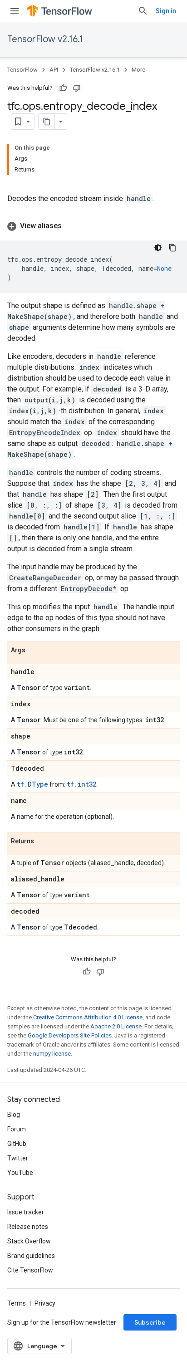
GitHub (16, 1143)
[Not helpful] (77, 88)
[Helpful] (63, 88)
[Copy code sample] (172, 247)
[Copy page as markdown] (47, 121)
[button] (93, 225)
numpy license (52, 1053)
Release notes (27, 1226)
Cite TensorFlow (30, 1270)
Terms (16, 1303)
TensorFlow (22, 69)
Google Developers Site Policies (70, 1035)
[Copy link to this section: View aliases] (71, 225)
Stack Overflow (29, 1241)
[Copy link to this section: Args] (34, 650)
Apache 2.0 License (116, 1026)
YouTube (20, 1172)
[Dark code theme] (158, 247)
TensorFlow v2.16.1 (45, 39)
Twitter (17, 1158)
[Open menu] (14, 11)
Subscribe (150, 1322)
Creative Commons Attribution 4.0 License (88, 1017)
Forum (16, 1129)
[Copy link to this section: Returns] (43, 841)
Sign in (166, 11)
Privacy (44, 1303)
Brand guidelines (31, 1255)
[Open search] (143, 10)
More (138, 69)
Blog (13, 1114)
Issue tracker (25, 1212)
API (53, 69)
